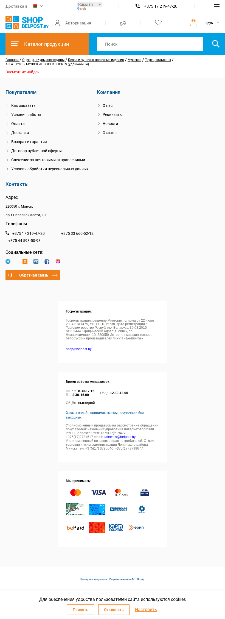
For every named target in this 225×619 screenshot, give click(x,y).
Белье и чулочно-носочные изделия (96, 60)
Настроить (146, 609)
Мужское (134, 60)
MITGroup (138, 579)
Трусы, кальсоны (158, 60)
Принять (80, 609)
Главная (12, 60)
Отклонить (114, 609)
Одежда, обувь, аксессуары (43, 60)
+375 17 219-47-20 (160, 6)
